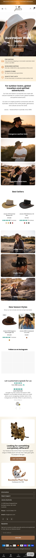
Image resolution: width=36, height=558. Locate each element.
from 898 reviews (17, 385)
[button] (12, 54)
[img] (18, 383)
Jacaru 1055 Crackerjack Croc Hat (27, 331)
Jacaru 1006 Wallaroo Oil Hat (26, 214)
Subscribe (18, 538)
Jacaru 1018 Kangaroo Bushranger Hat (9, 331)
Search (18, 556)
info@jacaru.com (10, 514)
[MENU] (2, 8)
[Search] (5, 8)
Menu (11, 556)
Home (3, 556)
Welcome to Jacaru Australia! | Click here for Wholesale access (18, 2)
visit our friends (18, 459)
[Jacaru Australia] (18, 8)
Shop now (18, 49)
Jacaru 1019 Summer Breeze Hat (9, 214)
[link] (18, 61)
